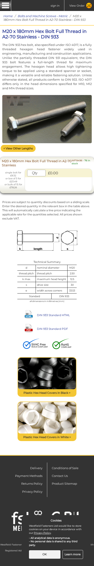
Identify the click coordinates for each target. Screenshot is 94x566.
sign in (55, 5)
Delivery (36, 468)
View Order (77, 5)
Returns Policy (31, 483)
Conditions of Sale (65, 468)
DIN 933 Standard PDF (52, 329)
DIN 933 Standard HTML (53, 315)
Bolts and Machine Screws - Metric (43, 16)
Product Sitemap (64, 483)
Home (8, 16)
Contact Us (60, 476)
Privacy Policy (32, 491)
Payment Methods (28, 476)
